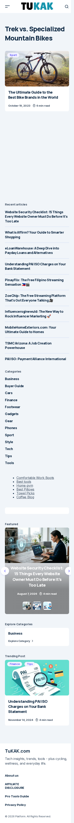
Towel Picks (25, 493)
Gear (9, 421)
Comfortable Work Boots (35, 478)
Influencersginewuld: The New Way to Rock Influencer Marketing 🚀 (34, 313)
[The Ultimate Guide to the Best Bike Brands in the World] (37, 69)
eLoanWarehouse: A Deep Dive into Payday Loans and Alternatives (32, 250)
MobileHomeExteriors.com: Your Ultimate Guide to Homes (30, 329)
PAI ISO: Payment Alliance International (35, 359)
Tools (9, 463)
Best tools (23, 482)
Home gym (24, 485)
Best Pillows (25, 489)
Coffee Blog (25, 497)
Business (12, 379)
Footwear (12, 407)
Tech (9, 449)
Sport (13, 55)
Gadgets (11, 414)
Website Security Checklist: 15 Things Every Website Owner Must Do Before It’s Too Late (36, 216)
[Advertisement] (37, 157)
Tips (8, 456)
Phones (11, 428)
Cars (8, 393)
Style (9, 442)
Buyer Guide (14, 386)
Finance (11, 400)
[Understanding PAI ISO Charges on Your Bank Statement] (37, 678)
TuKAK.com (17, 751)
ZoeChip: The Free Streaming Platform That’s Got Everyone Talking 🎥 (35, 297)
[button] (7, 6)
